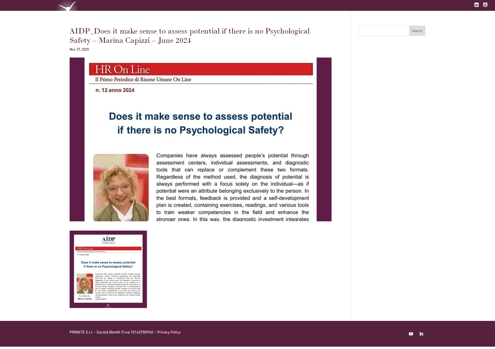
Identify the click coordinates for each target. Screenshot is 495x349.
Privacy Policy (168, 332)
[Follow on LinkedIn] (421, 334)
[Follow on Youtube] (411, 334)
